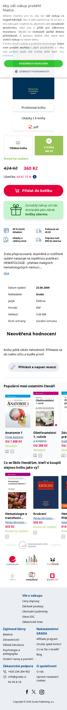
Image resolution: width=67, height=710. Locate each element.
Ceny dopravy (30, 601)
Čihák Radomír (14, 437)
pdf (36, 127)
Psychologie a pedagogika (11, 651)
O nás (40, 671)
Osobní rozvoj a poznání (18, 659)
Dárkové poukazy (32, 606)
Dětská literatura (13, 645)
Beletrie (8, 634)
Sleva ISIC (28, 616)
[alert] (33, 39)
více (6, 273)
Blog (39, 654)
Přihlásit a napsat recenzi (37, 367)
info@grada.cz (17, 676)
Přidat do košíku (37, 190)
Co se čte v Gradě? (47, 649)
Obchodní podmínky (35, 611)
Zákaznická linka (32, 622)
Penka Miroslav (14, 522)
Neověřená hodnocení (31, 334)
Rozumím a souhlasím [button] (33, 63)
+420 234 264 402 (19, 671)
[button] (33, 71)
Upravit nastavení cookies (47, 678)
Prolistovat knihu (34, 108)
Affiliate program (47, 639)
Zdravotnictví (11, 639)
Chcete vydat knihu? (48, 644)
